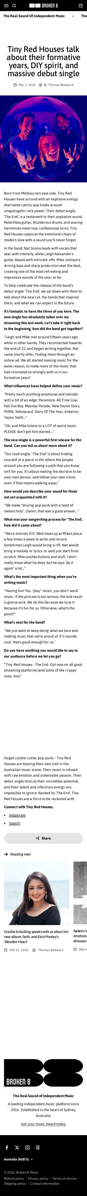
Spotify (14, 823)
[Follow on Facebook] (7, 1147)
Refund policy (14, 1178)
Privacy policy (38, 1178)
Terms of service (64, 1178)
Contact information (44, 1183)
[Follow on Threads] (37, 1147)
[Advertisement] (43, 32)
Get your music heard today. (43, 1124)
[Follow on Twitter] (17, 1147)
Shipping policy (15, 1183)
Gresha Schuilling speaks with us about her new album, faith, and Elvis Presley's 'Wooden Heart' (36, 937)
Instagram (17, 815)
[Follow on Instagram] (27, 1147)
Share (46, 838)
